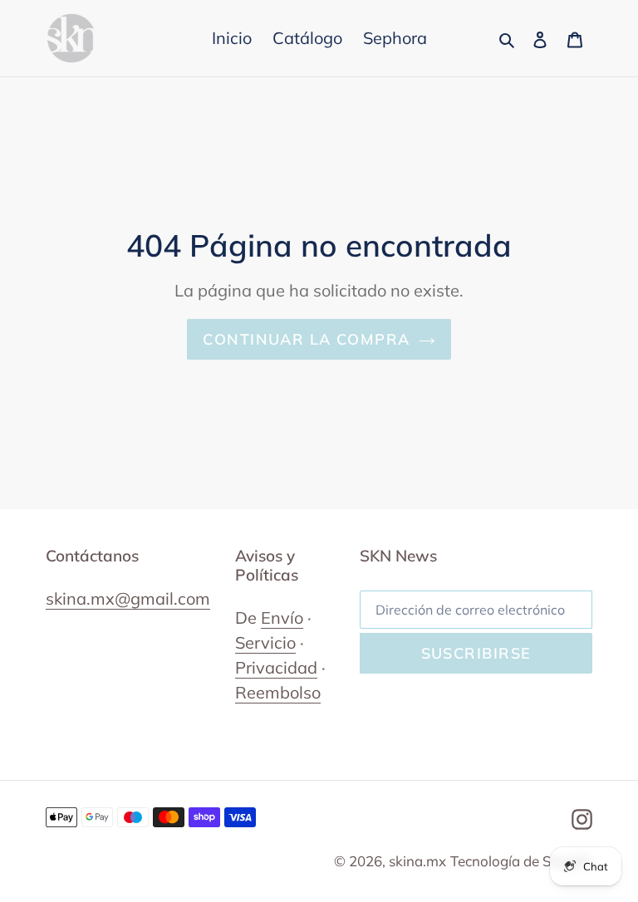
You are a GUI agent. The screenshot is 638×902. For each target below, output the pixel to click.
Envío (282, 617)
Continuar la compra (306, 339)
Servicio (265, 642)
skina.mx (417, 861)
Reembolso (278, 692)
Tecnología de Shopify (521, 861)
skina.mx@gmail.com (128, 598)
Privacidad (276, 667)
